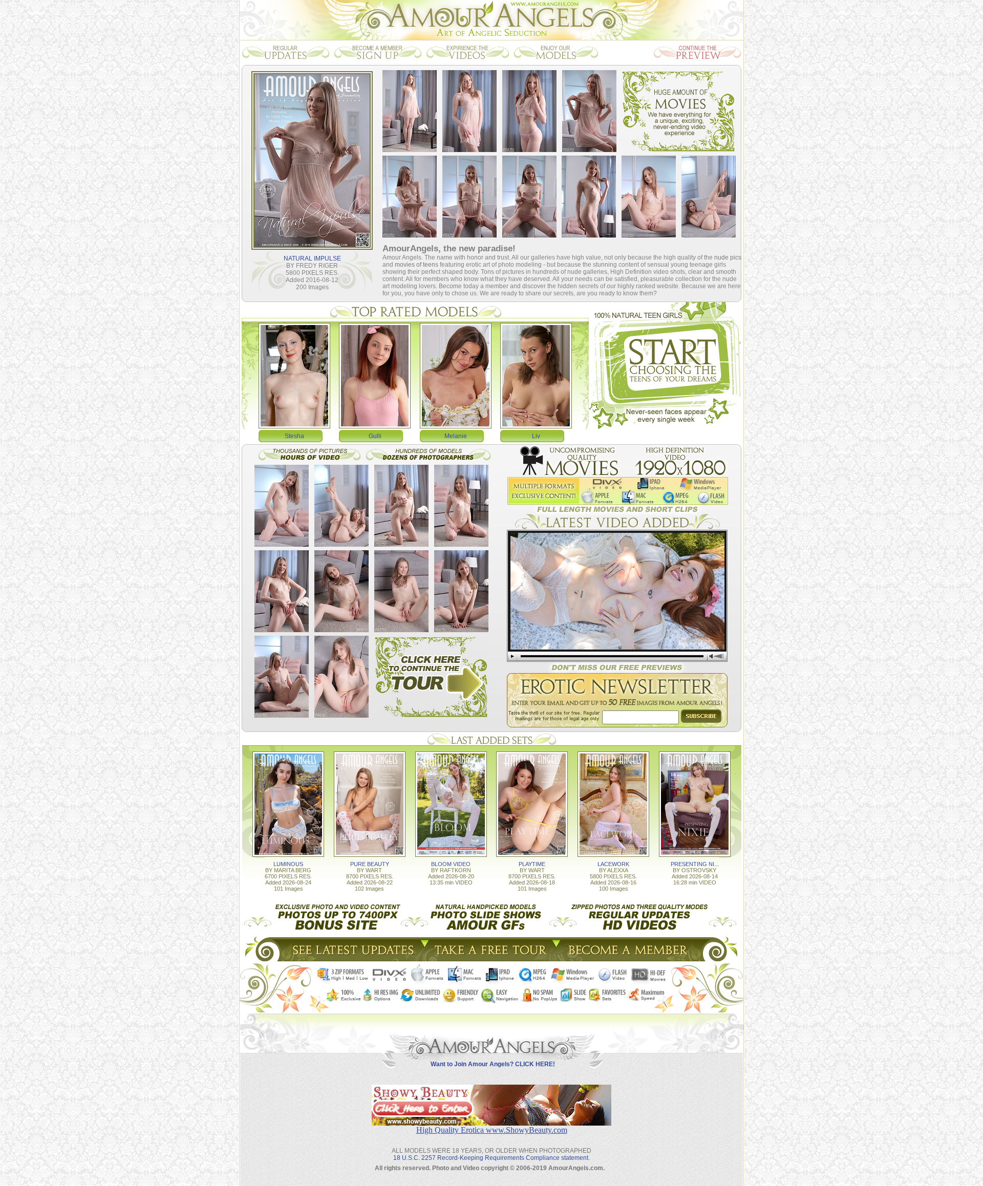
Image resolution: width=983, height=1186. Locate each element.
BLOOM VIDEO (451, 864)
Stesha (294, 436)
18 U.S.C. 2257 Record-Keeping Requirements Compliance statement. (491, 1157)
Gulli (375, 436)
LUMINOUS (288, 864)
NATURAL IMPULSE (312, 258)
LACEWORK (613, 864)
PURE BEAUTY (369, 864)
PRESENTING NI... (695, 864)
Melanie (455, 436)
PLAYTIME (532, 864)
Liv (536, 436)
